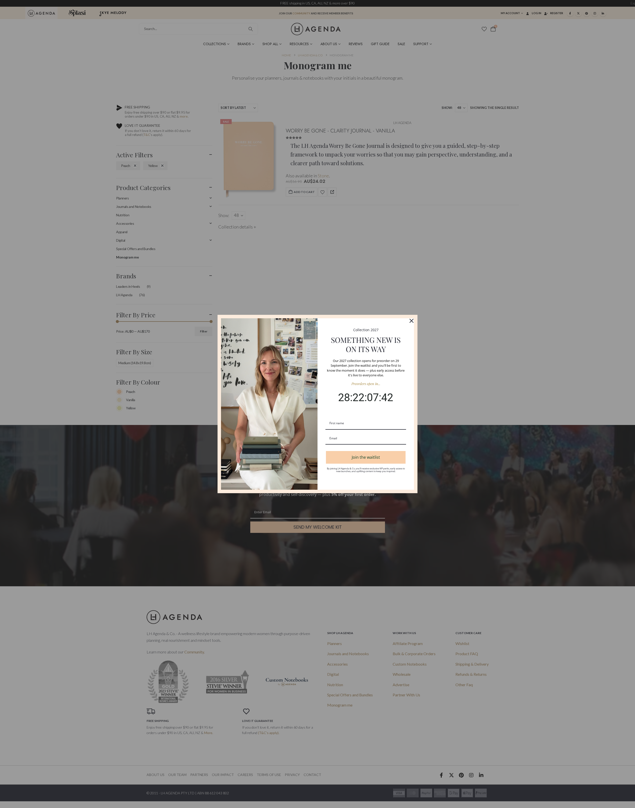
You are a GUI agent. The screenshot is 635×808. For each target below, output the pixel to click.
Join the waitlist (366, 457)
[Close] (411, 321)
